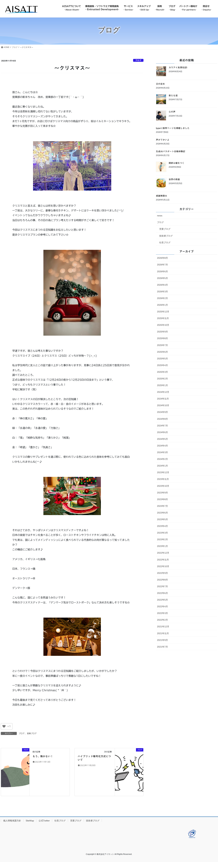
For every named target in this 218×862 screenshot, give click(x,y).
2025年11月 (163, 318)
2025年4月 (162, 365)
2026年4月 (162, 285)
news (159, 215)
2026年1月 (162, 305)
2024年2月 (162, 459)
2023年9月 (162, 492)
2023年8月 (162, 499)
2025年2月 (162, 378)
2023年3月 (162, 532)
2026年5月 (162, 278)
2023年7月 (162, 506)
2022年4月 (162, 606)
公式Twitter (44, 820)
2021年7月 (162, 646)
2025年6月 (162, 352)
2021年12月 (163, 626)
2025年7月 (162, 345)
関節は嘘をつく (176, 163)
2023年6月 (162, 512)
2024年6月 (162, 432)
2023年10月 (163, 486)
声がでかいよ (162, 140)
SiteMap (30, 820)
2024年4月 (162, 445)
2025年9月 (162, 331)
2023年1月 (162, 546)
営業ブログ (32, 733)
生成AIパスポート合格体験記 (170, 151)
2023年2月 (162, 539)
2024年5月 (162, 439)
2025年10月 (163, 325)
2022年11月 (163, 559)
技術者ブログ (166, 236)
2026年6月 (162, 271)
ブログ (138, 60)
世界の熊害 (174, 179)
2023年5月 (162, 519)
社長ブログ (164, 242)
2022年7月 (162, 586)
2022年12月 (163, 553)
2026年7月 (162, 264)
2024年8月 (162, 419)
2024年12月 (163, 392)
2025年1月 (162, 385)
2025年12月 (163, 311)
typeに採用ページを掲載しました (172, 128)
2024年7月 (162, 425)
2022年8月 (162, 579)
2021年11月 (163, 633)
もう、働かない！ (43, 756)
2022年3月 (162, 613)
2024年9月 (162, 412)
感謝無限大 (161, 196)
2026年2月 (162, 298)
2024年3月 (162, 452)
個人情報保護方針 (12, 820)
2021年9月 (162, 640)
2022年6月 (162, 593)
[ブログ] (15, 771)
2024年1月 (162, 465)
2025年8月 (162, 338)
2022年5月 (162, 599)
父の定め (160, 84)
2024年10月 (163, 405)
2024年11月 (163, 398)
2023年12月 (163, 472)
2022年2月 (162, 620)
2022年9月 (162, 573)
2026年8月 (162, 258)
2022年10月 (163, 566)
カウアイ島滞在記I (178, 67)
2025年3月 (162, 372)
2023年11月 (163, 479)
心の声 (172, 112)
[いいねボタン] (4, 726)
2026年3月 (162, 291)
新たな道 (173, 95)
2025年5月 (162, 358)
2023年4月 (162, 526)
